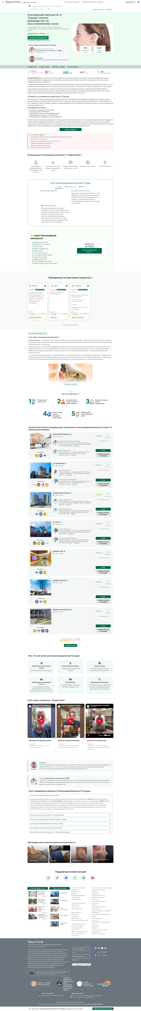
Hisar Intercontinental (64, 908)
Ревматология (74, 916)
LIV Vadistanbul (58, 463)
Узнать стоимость (70, 129)
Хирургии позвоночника (98, 897)
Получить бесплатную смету (38, 37)
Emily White (39, 58)
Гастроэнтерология (76, 899)
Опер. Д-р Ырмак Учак (65, 470)
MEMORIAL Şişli (58, 551)
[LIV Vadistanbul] (40, 470)
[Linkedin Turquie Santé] (105, 948)
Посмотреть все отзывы (70, 325)
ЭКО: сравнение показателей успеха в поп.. (42, 893)
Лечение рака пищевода (77, 933)
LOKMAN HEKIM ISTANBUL (61, 493)
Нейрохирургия (75, 905)
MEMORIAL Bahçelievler (61, 609)
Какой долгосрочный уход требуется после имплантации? (47, 815)
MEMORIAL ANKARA (59, 580)
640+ (99, 48)
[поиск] (49, 9)
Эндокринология (96, 908)
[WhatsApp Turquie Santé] (75, 878)
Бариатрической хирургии (78, 895)
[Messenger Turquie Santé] (66, 878)
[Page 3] (72, 865)
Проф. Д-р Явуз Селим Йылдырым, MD (47, 50)
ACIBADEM (54, 317)
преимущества (32, 67)
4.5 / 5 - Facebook (102, 955)
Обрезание (94, 927)
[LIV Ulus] (40, 529)
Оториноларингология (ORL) (99, 907)
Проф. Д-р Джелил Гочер (65, 500)
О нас (73, 952)
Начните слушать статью (39, 333)
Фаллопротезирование (77, 927)
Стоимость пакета (44, 67)
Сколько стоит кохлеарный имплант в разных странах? (46, 823)
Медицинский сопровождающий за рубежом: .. (42, 916)
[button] (91, 278)
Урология (94, 916)
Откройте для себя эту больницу (103, 455)
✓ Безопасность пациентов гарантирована (39, 40)
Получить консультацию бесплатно (89, 250)
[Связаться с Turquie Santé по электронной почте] (93, 878)
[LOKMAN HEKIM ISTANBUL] (40, 500)
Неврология (95, 905)
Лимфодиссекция (96, 931)
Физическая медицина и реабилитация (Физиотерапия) (101, 911)
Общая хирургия (75, 897)
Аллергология (95, 893)
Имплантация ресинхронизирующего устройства (101, 923)
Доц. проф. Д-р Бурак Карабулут (68, 538)
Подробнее (34, 302)
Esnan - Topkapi (64, 915)
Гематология (74, 914)
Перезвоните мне (130, 2)
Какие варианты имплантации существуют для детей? (46, 828)
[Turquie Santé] (29, 6)
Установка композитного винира (100, 929)
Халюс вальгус (75, 935)
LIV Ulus (56, 522)
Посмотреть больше (70, 384)
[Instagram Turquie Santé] (48, 878)
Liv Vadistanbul (63, 893)
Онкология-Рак (75, 891)
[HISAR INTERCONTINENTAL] (40, 441)
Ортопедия (74, 893)
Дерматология (75, 889)
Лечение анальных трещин (98, 933)
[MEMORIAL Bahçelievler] (40, 617)
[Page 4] (74, 865)
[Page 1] (66, 865)
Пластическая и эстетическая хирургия (102, 887)
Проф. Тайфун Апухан (65, 450)
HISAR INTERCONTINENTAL (35, 317)
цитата (103, 450)
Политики (75, 960)
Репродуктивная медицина (98, 889)
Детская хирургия (76, 912)
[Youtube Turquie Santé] (101, 948)
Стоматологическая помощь (78, 887)
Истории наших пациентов (72, 2)
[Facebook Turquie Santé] (57, 878)
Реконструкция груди (76, 926)
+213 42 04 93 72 (89, 997)
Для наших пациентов (78, 949)
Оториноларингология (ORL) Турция (41, 6)
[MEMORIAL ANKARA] (40, 587)
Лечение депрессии (97, 918)
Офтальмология (75, 907)
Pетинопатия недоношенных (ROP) (80, 920)
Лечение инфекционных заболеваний (101, 914)
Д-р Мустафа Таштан (64, 529)
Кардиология (95, 891)
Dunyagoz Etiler (64, 900)
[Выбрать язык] (139, 2)
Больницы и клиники (58, 67)
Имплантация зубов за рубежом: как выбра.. (41, 909)
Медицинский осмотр (76, 908)
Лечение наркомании (76, 918)
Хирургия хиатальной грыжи (78, 924)
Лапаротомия (95, 920)
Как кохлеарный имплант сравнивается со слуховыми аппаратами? (50, 832)
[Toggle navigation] (3, 2)
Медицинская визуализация (78, 903)
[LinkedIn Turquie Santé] (84, 878)
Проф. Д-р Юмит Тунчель (66, 509)
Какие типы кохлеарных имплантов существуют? (44, 795)
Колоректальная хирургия (98, 895)
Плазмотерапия (95, 926)
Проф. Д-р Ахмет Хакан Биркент (68, 479)
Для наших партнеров (78, 956)
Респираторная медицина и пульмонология (99, 902)
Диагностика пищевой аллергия (79, 931)
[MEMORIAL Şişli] (40, 558)
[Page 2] (69, 865)
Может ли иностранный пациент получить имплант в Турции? (48, 819)
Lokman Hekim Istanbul (63, 923)
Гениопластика (75, 929)
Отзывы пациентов (73, 67)
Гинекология (95, 899)
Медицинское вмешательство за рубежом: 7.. (42, 901)
